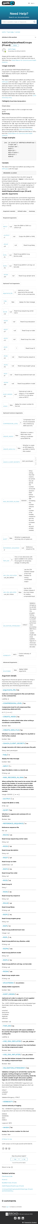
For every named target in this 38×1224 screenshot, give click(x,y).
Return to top (7, 1139)
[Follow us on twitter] (15, 1218)
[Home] (8, 3)
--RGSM (5, 275)
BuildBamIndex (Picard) (9, 1183)
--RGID (5, 347)
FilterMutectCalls (7, 1176)
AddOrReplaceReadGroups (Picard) (13, 1186)
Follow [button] (15, 45)
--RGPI (5, 374)
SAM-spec (5, 82)
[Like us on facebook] (19, 1218)
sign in (8, 1206)
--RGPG (5, 365)
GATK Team (12, 49)
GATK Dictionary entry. (26, 129)
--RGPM (5, 382)
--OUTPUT (6, 235)
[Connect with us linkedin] (23, 1218)
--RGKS (5, 356)
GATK (4, 32)
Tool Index (10, 32)
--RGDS (5, 321)
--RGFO (5, 338)
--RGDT (5, 329)
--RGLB (5, 244)
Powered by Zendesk (30, 1222)
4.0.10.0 (17, 32)
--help (5, 301)
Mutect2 (4, 1179)
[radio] (14, 1159)
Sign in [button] (32, 3)
